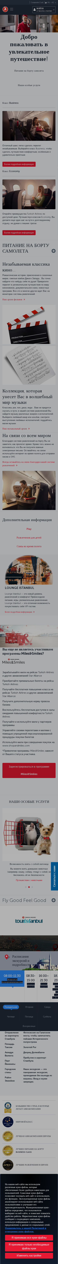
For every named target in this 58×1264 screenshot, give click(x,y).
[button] (29, 1256)
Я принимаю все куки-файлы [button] (29, 1237)
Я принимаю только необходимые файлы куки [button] (29, 1246)
